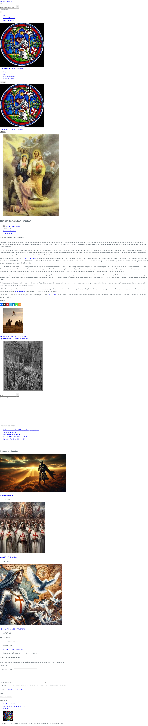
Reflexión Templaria (9, 231)
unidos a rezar (51, 295)
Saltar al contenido (6, 1)
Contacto (6, 708)
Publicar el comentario (6, 696)
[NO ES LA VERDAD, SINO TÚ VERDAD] (31, 625)
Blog (4, 74)
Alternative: (3, 700)
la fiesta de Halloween (29, 258)
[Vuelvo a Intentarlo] (33, 491)
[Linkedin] (13, 304)
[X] (4, 304)
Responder (19, 649)
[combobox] (8, 396)
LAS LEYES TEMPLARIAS (11, 434)
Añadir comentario (6, 682)
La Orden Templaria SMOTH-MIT (13, 439)
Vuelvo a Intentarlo (9, 432)
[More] (20, 304)
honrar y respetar (20, 291)
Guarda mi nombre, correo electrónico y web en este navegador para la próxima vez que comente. (34, 686)
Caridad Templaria (9, 76)
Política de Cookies (9, 704)
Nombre (3, 666)
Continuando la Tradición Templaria (11, 68)
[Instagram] (10, 304)
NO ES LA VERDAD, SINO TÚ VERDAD (15, 437)
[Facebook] (1, 304)
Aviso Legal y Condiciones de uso (14, 706)
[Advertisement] (51, 411)
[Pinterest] (7, 304)
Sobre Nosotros (8, 79)
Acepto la (12, 689)
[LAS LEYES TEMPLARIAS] (22, 553)
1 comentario (7, 233)
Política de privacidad (15, 689)
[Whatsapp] (16, 304)
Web (1, 693)
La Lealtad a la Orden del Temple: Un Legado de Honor (21, 430)
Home (5, 72)
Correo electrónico (7, 669)
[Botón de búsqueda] (17, 395)
